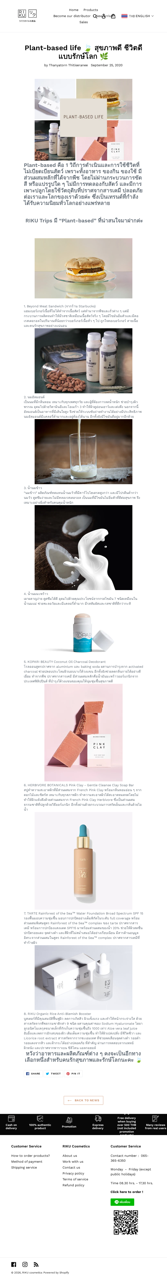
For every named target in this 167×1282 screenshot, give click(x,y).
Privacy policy (73, 1173)
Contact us (71, 1167)
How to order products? (30, 1156)
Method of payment (26, 1161)
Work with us (73, 1161)
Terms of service (75, 1179)
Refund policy (73, 1185)
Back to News (86, 1100)
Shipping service (24, 1167)
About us (70, 1156)
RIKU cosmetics (32, 1272)
